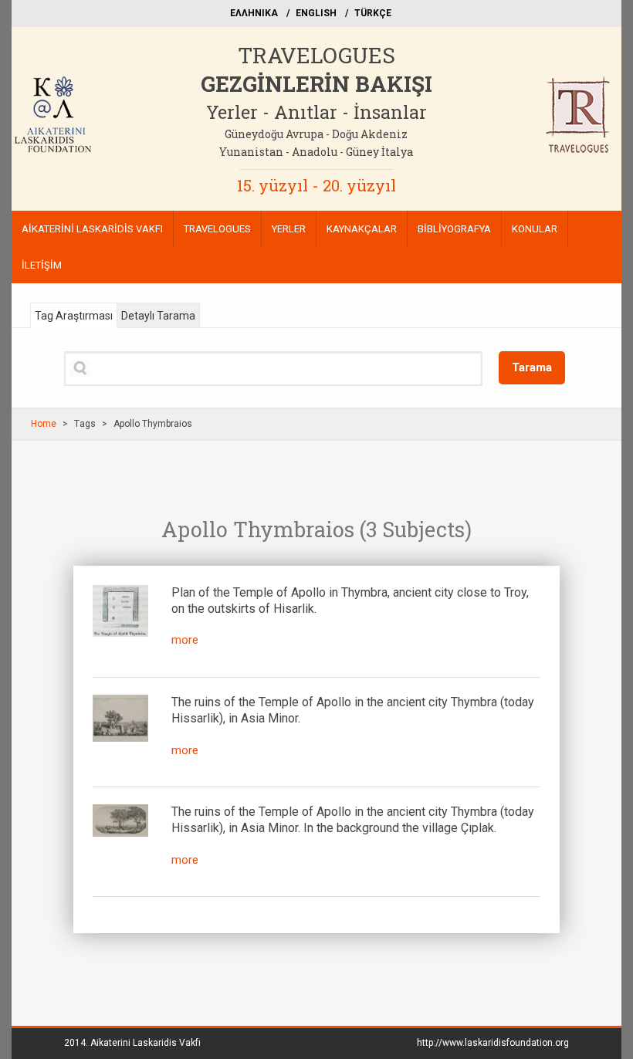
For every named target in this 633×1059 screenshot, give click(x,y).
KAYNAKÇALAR (362, 229)
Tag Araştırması (74, 316)
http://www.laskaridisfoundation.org (493, 1042)
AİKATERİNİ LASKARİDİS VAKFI (92, 229)
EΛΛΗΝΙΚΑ (254, 13)
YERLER (289, 229)
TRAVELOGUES (316, 55)
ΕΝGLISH (316, 13)
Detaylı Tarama (158, 316)
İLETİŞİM (42, 265)
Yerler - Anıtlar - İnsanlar (316, 111)
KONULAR (534, 229)
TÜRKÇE (372, 13)
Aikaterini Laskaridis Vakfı (145, 1042)
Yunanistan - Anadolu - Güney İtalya (316, 151)
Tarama (532, 367)
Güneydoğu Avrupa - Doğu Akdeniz (316, 134)
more (184, 640)
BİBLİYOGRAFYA (454, 229)
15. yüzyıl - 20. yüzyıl (316, 185)
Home (43, 423)
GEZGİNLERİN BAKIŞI (316, 83)
